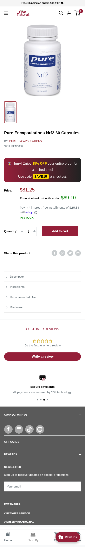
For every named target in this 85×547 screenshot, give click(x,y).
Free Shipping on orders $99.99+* (41, 3)
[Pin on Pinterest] (62, 253)
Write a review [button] (42, 356)
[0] (77, 13)
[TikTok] (29, 429)
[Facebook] (8, 429)
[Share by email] (78, 253)
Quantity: (10, 231)
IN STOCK (27, 217)
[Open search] (61, 13)
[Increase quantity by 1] (34, 231)
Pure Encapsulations (25, 141)
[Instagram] (19, 429)
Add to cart (60, 231)
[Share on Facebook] (54, 253)
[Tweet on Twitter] (70, 253)
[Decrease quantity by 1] (22, 231)
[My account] (69, 13)
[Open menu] (6, 13)
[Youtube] (40, 429)
